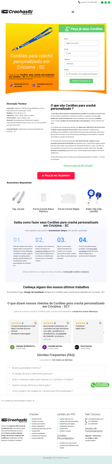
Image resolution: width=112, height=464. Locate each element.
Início (2, 400)
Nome (66, 39)
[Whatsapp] (109, 2)
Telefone (67, 59)
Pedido (66, 70)
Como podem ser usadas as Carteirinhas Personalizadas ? (42, 391)
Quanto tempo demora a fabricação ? (31, 385)
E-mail (66, 49)
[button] (73, 12)
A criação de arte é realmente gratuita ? (32, 373)
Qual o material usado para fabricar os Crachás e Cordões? (43, 379)
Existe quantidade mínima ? (26, 368)
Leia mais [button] (47, 339)
